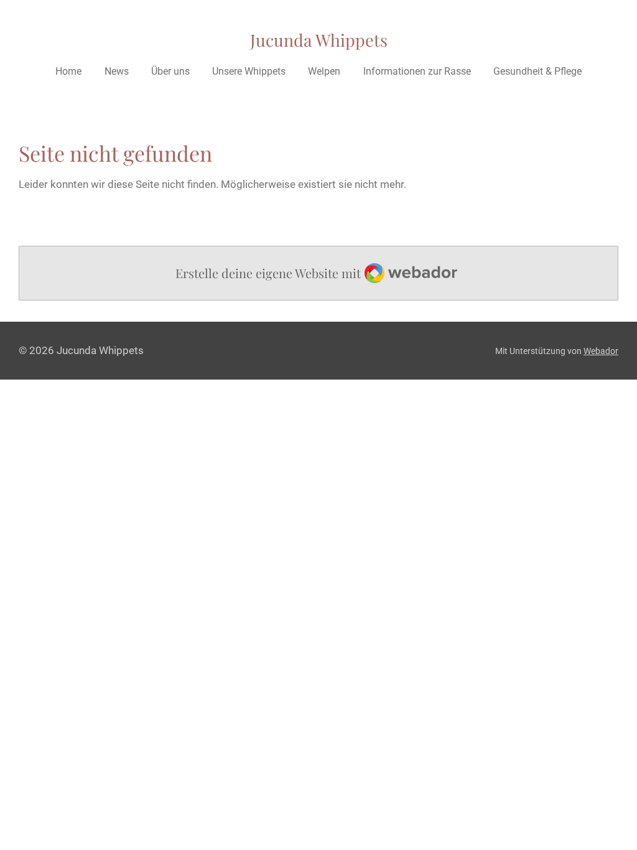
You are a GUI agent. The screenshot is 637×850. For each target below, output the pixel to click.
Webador (601, 351)
